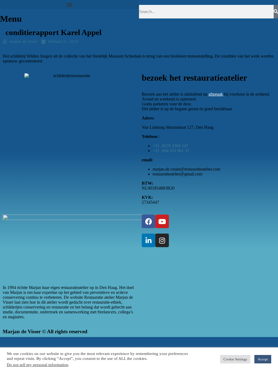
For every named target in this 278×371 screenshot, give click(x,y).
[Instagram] (162, 240)
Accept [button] (263, 359)
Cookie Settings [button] (235, 359)
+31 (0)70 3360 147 (170, 145)
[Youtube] (162, 221)
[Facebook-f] (148, 221)
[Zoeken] (276, 11)
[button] (69, 4)
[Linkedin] (148, 240)
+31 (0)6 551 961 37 (171, 150)
